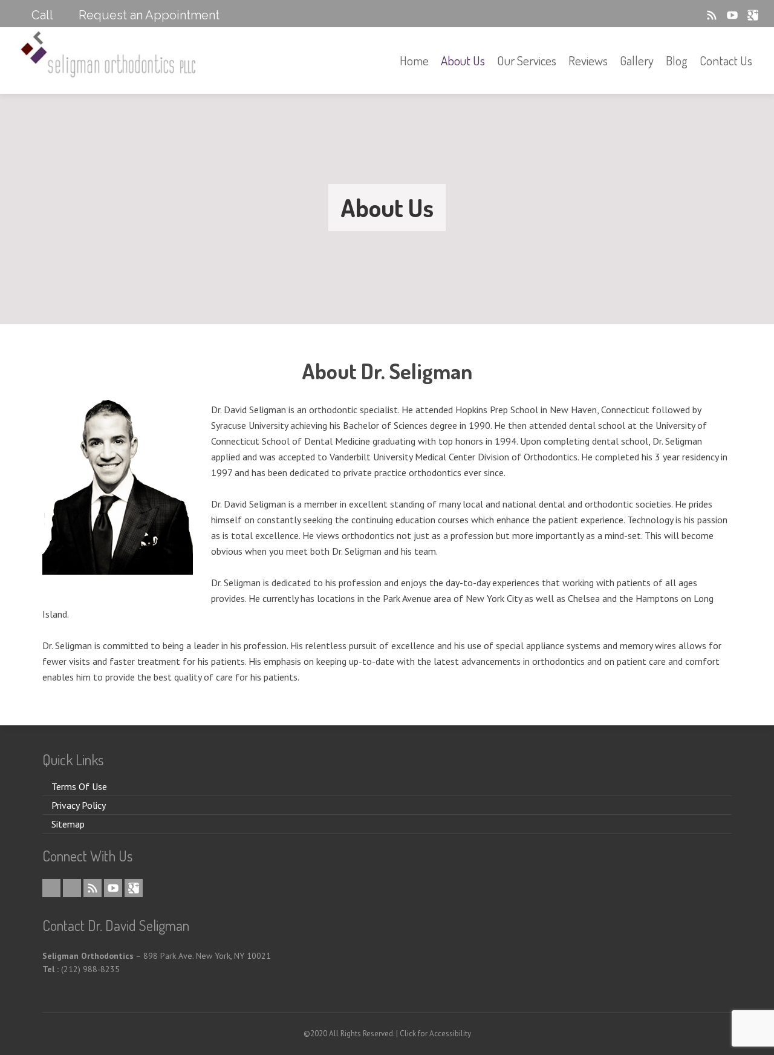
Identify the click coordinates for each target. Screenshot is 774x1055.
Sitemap (68, 824)
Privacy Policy (78, 805)
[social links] (675, 15)
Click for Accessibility (435, 1033)
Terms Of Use (79, 786)
